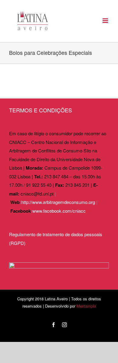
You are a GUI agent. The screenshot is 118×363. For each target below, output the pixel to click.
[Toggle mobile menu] (106, 20)
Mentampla (86, 306)
